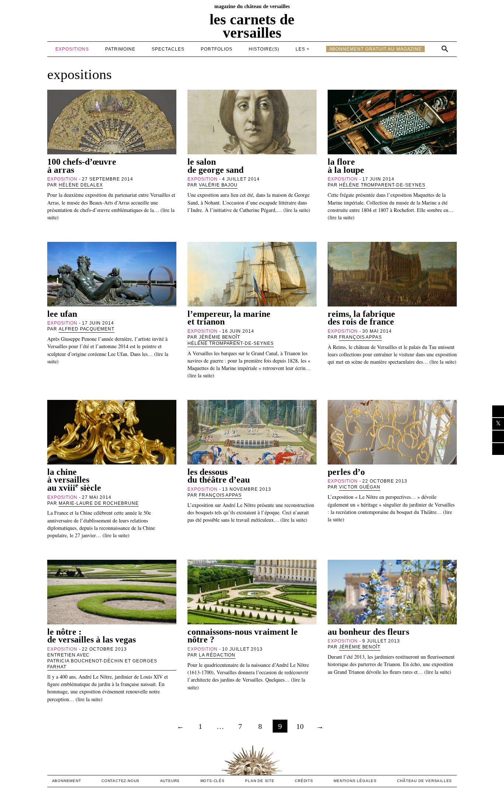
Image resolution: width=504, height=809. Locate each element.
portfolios (216, 49)
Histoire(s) (264, 49)
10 (300, 726)
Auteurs (170, 781)
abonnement (66, 781)
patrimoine (120, 49)
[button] (445, 48)
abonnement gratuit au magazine (375, 49)
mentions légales (355, 781)
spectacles (168, 49)
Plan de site (260, 781)
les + (303, 49)
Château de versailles (424, 781)
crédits (304, 781)
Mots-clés (212, 781)
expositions (72, 49)
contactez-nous (120, 781)
